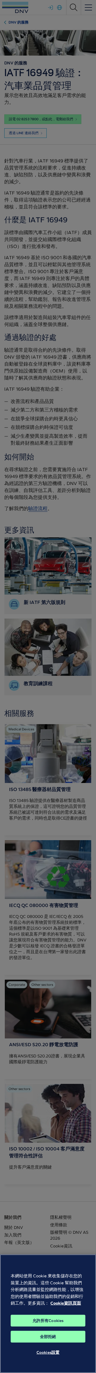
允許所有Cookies (48, 1320)
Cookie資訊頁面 (65, 1303)
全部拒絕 (48, 1336)
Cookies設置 (48, 1352)
